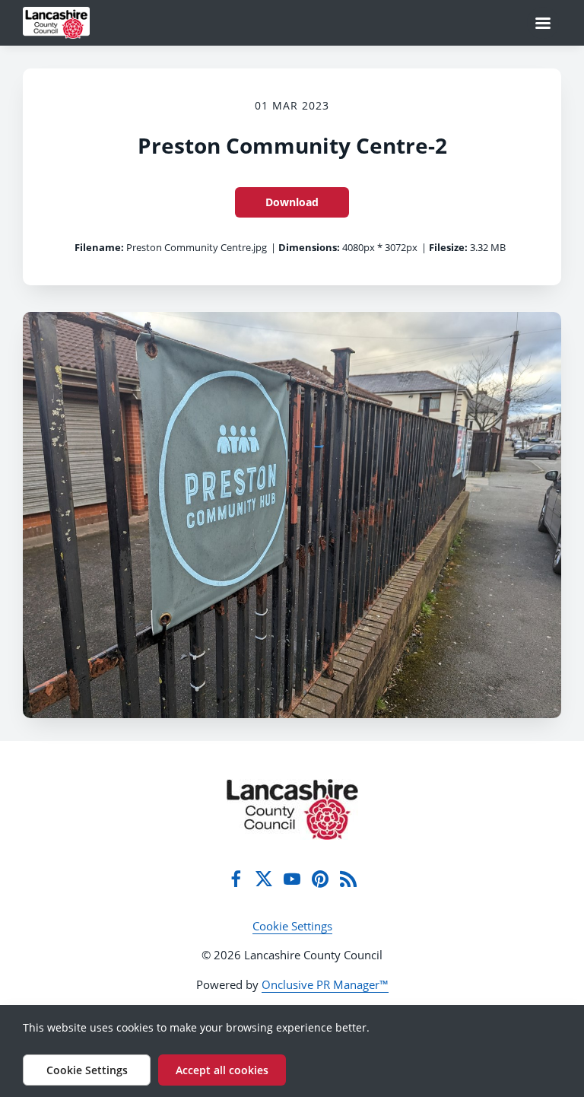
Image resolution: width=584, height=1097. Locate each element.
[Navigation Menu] (543, 23)
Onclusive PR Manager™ (325, 984)
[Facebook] (235, 878)
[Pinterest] (320, 878)
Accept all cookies (222, 1070)
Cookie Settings (292, 925)
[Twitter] (264, 878)
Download (292, 202)
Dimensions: (309, 247)
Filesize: (448, 247)
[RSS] (348, 878)
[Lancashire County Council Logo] (292, 809)
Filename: (99, 247)
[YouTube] (292, 878)
